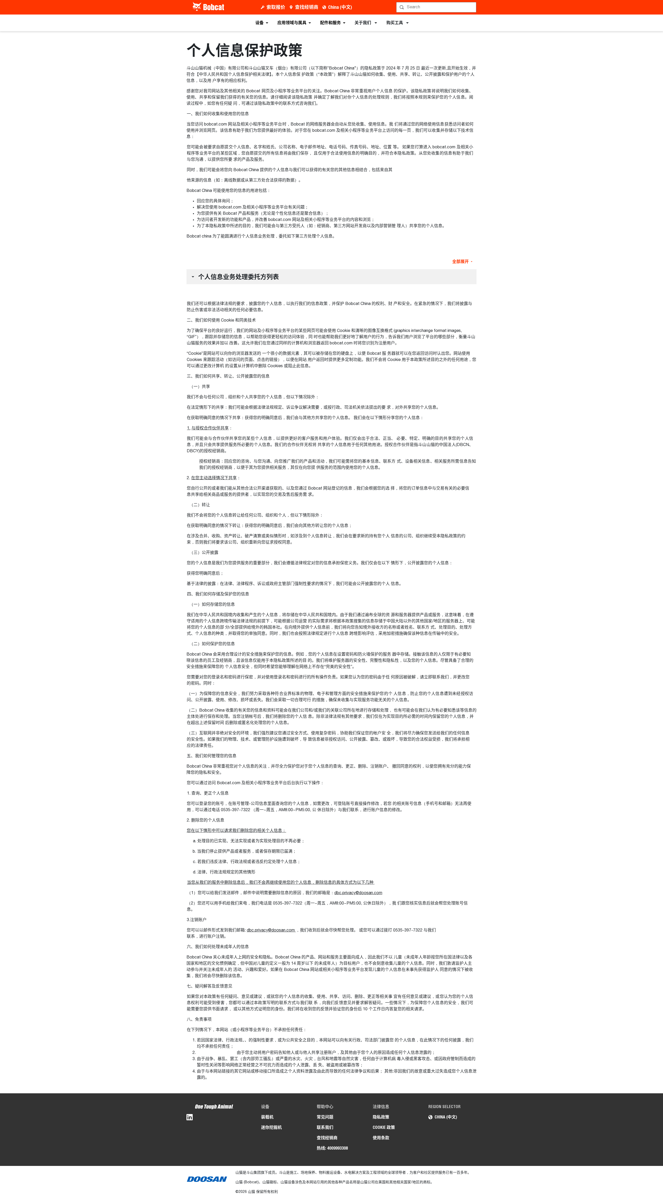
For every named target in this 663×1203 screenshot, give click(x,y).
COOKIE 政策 (384, 1127)
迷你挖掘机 (271, 1127)
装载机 (267, 1117)
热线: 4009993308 (332, 1148)
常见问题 (325, 1117)
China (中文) (340, 7)
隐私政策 (381, 1117)
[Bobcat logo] (208, 7)
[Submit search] (472, 7)
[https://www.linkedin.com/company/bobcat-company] (189, 1118)
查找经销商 (306, 7)
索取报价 (275, 7)
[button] (331, 276)
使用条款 (381, 1137)
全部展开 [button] (460, 261)
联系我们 (325, 1127)
